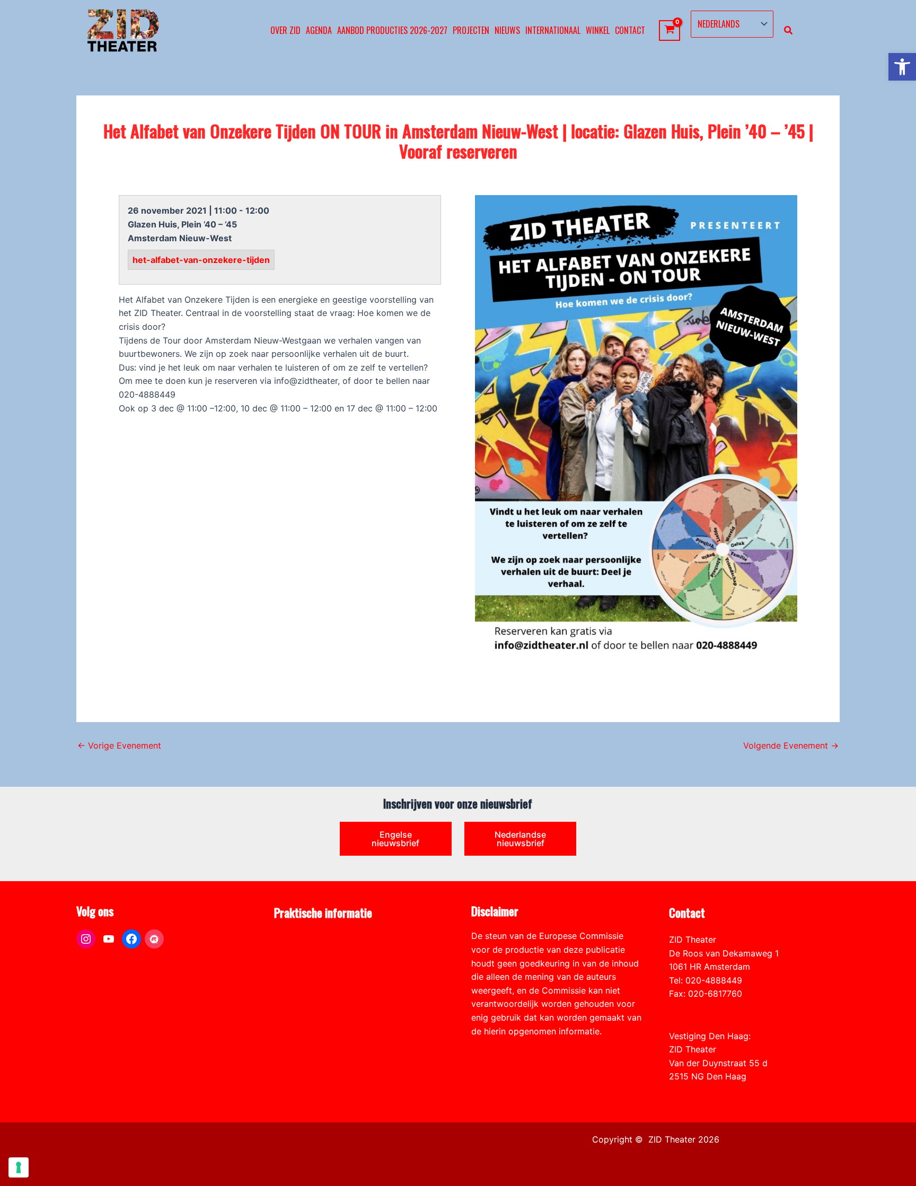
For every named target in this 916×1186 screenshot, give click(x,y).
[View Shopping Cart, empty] (670, 30)
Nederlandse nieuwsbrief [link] (520, 838)
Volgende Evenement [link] (791, 745)
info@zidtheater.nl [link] (705, 1007)
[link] (902, 67)
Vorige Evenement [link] (119, 745)
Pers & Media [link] (300, 953)
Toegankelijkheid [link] (307, 993)
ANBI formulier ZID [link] (311, 939)
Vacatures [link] (294, 980)
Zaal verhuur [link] (299, 966)
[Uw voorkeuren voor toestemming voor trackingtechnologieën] (18, 1167)
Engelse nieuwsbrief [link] (395, 838)
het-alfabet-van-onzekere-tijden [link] (201, 259)
